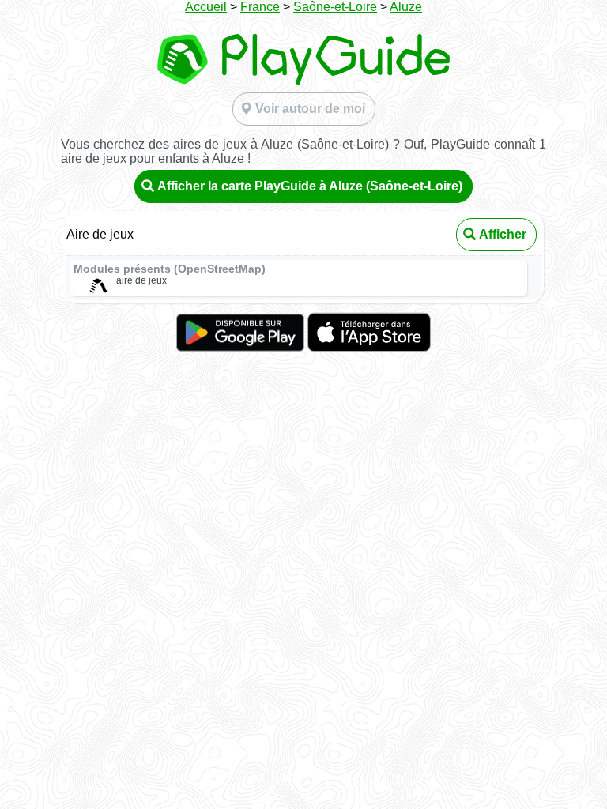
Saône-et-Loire (335, 6)
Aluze (406, 6)
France (260, 6)
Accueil (206, 6)
